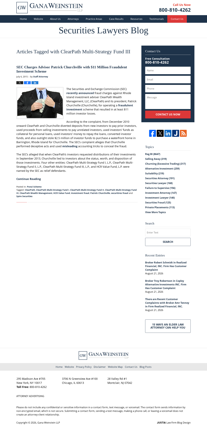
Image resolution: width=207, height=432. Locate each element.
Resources (136, 19)
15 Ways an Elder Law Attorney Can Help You (167, 326)
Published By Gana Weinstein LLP (175, 7)
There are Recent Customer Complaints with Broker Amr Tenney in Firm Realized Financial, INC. (167, 302)
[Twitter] (160, 133)
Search (168, 242)
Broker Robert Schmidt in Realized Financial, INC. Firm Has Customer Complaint (166, 266)
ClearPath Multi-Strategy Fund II (87, 189)
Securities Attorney (160, 178)
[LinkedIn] (167, 133)
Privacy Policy (84, 367)
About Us (55, 19)
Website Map (115, 367)
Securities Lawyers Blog (49, 7)
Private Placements (160, 207)
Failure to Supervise (160, 188)
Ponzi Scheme (34, 186)
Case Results (116, 19)
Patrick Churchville (100, 193)
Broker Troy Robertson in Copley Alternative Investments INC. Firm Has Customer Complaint (165, 284)
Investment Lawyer (160, 197)
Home (23, 19)
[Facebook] (152, 133)
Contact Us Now (168, 114)
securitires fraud (119, 193)
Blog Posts (146, 367)
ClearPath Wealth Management (36, 193)
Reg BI (152, 154)
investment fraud (80, 193)
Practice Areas (94, 19)
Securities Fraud (158, 202)
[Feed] (183, 133)
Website (38, 19)
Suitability (154, 173)
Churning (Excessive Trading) (165, 163)
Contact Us (177, 19)
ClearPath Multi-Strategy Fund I (52, 189)
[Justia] (175, 133)
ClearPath (30, 189)
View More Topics (155, 212)
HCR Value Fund (61, 193)
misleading (69, 146)
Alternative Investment (162, 168)
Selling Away (156, 159)
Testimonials (156, 19)
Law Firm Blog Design (174, 422)
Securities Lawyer (159, 183)
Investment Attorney (161, 192)
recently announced (80, 93)
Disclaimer (100, 367)
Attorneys (73, 19)
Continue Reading (28, 179)
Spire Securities (24, 196)
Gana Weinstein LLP (48, 422)
